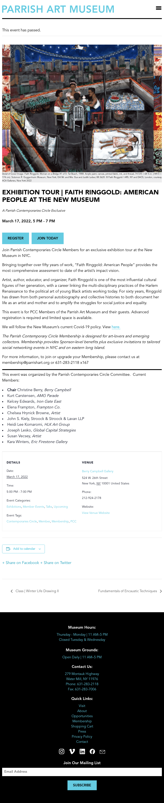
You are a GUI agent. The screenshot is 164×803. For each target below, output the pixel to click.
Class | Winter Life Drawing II (37, 591)
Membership (60, 521)
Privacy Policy (82, 737)
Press (82, 731)
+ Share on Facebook (20, 563)
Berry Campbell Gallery (97, 471)
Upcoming (61, 506)
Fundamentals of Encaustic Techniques (128, 591)
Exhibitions (14, 506)
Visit (82, 706)
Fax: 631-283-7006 (82, 689)
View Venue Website (96, 513)
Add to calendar (24, 548)
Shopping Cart (82, 726)
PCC (73, 521)
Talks (49, 506)
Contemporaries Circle (22, 521)
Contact (82, 742)
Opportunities (82, 716)
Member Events (33, 506)
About (82, 711)
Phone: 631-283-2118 (82, 684)
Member (44, 521)
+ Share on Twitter (55, 563)
